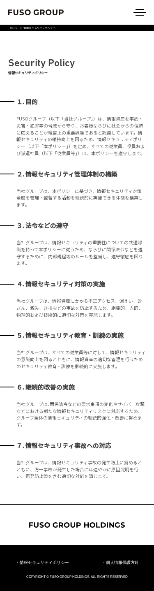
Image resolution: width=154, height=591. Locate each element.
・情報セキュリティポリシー (42, 562)
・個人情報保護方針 (120, 562)
